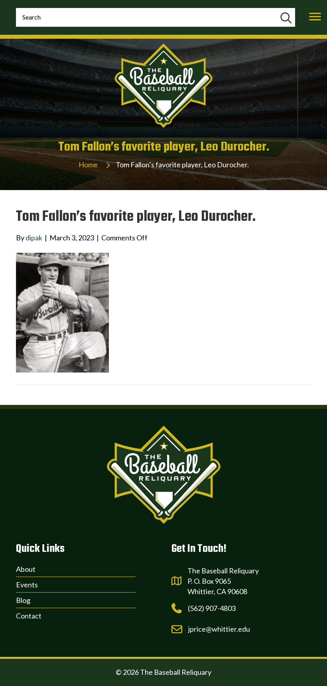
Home (88, 164)
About (25, 569)
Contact (28, 615)
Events (27, 584)
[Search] (285, 18)
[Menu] (315, 17)
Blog (23, 600)
